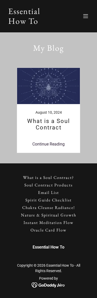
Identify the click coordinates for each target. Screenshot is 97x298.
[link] (24, 22)
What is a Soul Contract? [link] (48, 177)
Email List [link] (48, 192)
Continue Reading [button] (48, 144)
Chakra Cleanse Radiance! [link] (48, 207)
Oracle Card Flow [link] (48, 230)
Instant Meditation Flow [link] (48, 222)
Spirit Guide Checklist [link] (48, 200)
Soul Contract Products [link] (48, 185)
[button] (85, 16)
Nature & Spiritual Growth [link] (48, 215)
